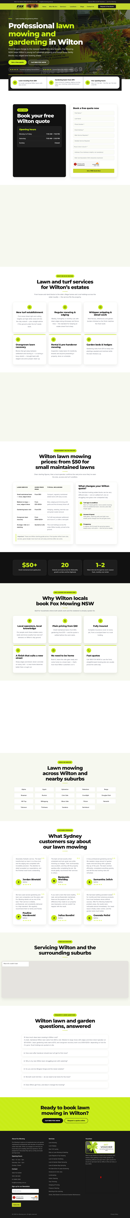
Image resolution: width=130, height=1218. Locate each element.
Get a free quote (17, 62)
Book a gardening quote (20, 431)
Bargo (106, 789)
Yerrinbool (85, 807)
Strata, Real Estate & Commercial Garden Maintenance (64, 1194)
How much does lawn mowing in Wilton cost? (42, 1037)
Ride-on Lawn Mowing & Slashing (58, 1152)
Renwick (106, 801)
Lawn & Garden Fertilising (56, 1159)
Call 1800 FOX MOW (38, 62)
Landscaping (52, 1175)
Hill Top (23, 801)
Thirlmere (44, 807)
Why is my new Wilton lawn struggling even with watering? (47, 1061)
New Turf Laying (53, 1149)
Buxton (44, 795)
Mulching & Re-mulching (56, 1191)
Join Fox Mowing (111, 1)
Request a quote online (76, 1120)
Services (63, 6)
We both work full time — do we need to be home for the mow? (48, 1077)
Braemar (24, 795)
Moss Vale (65, 801)
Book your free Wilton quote (84, 257)
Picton (85, 801)
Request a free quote (20, 743)
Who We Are (53, 6)
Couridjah (85, 795)
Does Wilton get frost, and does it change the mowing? (45, 1085)
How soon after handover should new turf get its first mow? (47, 1053)
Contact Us (90, 6)
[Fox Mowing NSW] (26, 6)
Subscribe (16, 1204)
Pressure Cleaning (54, 1188)
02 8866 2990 (16, 1179)
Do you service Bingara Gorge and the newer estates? (45, 1069)
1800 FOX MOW (16, 1173)
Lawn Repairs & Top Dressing (57, 1155)
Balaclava (85, 789)
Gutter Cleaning (53, 1178)
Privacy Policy (114, 1214)
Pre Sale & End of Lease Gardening (59, 1168)
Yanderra (65, 807)
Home (44, 6)
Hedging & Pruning (54, 1185)
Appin (44, 789)
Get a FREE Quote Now (94, 171)
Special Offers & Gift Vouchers (96, 1)
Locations (73, 6)
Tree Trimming (53, 1181)
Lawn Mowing (53, 1142)
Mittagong (44, 801)
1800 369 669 (16, 1176)
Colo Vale (65, 795)
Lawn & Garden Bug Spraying (57, 1165)
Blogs (82, 6)
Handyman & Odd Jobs (55, 1172)
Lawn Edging (52, 1146)
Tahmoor (24, 807)
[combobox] (93, 147)
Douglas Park (106, 795)
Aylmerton (64, 789)
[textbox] (93, 147)
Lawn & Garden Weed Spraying (58, 1162)
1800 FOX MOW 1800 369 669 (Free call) (25, 1)
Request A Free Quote (107, 6)
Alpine (24, 789)
